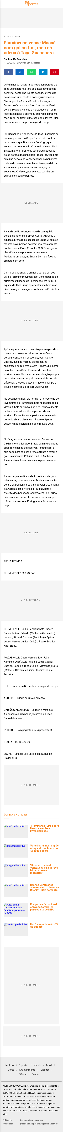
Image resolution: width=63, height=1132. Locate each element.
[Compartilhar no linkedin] (20, 72)
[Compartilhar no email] (54, 72)
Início (6, 36)
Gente (11, 1069)
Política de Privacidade (8, 1122)
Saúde (35, 1074)
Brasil (49, 1065)
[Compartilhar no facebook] (8, 72)
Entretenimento (27, 1069)
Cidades (45, 1069)
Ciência (22, 1074)
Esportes (16, 36)
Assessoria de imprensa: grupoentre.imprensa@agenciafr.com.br (39, 1122)
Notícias (9, 1065)
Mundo (37, 1065)
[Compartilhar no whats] (31, 72)
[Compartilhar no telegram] (43, 72)
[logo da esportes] (31, 4)
